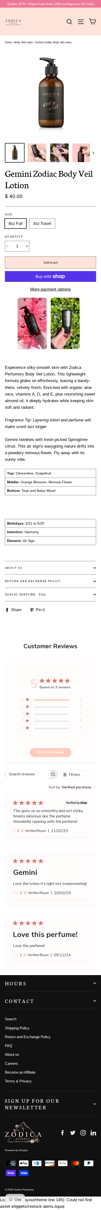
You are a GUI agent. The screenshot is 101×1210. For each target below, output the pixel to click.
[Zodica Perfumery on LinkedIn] (93, 1132)
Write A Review (51, 752)
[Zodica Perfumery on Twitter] (73, 1132)
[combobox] (72, 787)
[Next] (93, 153)
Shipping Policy (17, 1028)
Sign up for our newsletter (32, 1103)
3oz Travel (42, 223)
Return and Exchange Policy (33, 581)
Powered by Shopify (16, 1150)
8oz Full (16, 223)
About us (13, 568)
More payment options (50, 289)
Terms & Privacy (18, 1081)
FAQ (8, 1046)
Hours (15, 983)
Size (9, 214)
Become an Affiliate (20, 1072)
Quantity (14, 236)
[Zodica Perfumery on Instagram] (83, 1132)
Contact (20, 1000)
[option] (50, 94)
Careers (11, 1063)
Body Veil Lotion (23, 42)
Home (8, 42)
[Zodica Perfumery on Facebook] (62, 1132)
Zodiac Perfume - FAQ (25, 594)
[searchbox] (27, 774)
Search (10, 1019)
